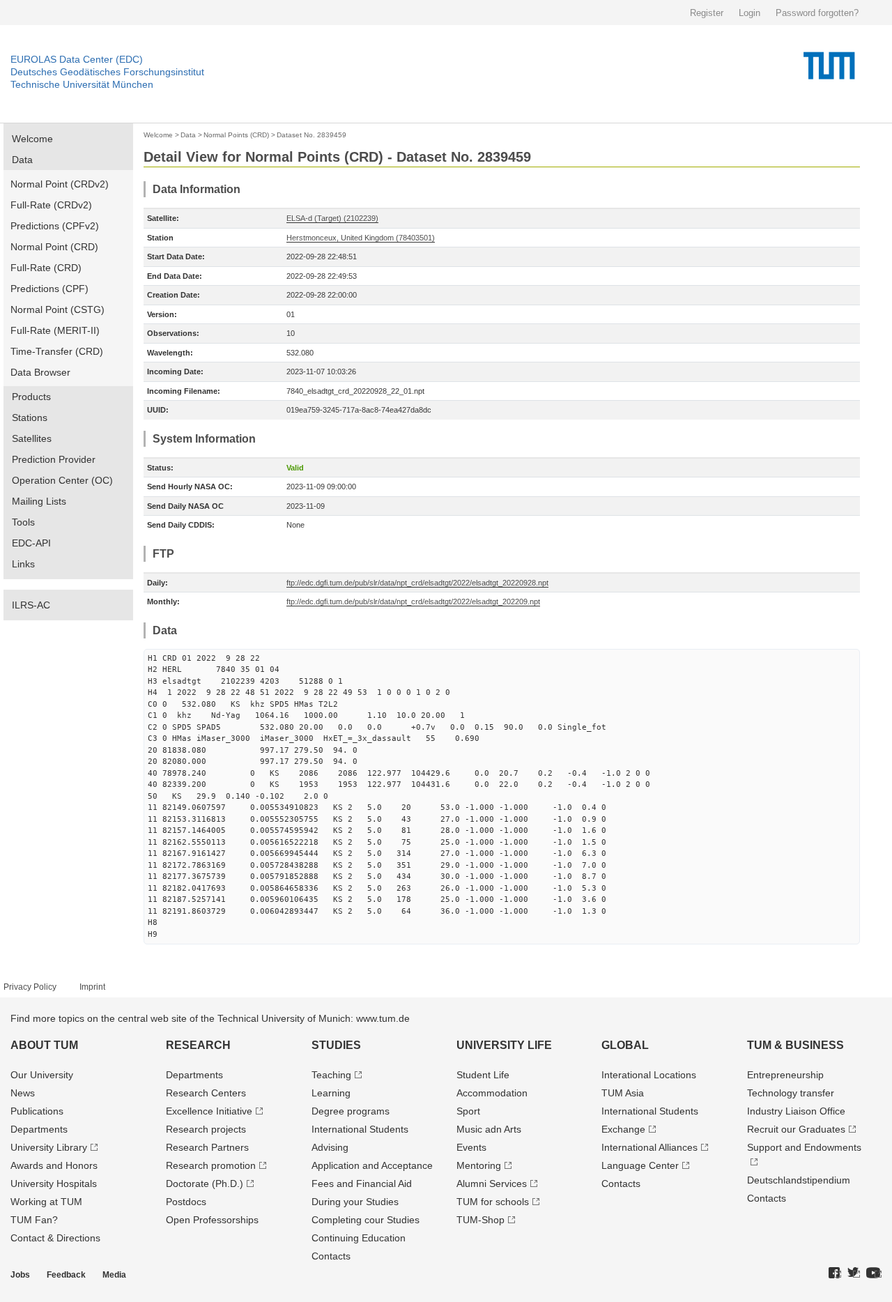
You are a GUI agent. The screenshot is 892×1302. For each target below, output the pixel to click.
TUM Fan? (34, 1219)
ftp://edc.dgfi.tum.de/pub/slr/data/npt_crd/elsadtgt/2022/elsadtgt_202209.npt (413, 601)
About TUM (44, 1045)
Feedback (66, 1275)
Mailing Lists (39, 501)
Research (198, 1045)
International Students (360, 1129)
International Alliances (649, 1147)
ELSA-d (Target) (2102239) (332, 218)
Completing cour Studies (366, 1219)
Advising (330, 1147)
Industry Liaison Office (796, 1111)
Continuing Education (359, 1237)
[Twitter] (853, 1273)
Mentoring (478, 1165)
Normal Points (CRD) (236, 135)
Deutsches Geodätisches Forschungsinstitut (107, 71)
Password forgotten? (817, 13)
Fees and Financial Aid (362, 1183)
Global (625, 1045)
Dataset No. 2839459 (311, 135)
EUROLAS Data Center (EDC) (76, 59)
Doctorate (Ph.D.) (204, 1183)
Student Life (482, 1074)
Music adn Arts (488, 1129)
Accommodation (492, 1092)
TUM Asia (622, 1092)
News (22, 1092)
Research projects (206, 1129)
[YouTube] (874, 1273)
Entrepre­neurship (785, 1074)
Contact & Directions (55, 1237)
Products (31, 396)
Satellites (32, 438)
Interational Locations (648, 1074)
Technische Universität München (81, 84)
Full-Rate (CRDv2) (51, 204)
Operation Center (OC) (62, 480)
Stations (29, 417)
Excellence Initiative (209, 1111)
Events (471, 1147)
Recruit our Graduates (796, 1129)
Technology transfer (790, 1092)
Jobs (20, 1275)
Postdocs (186, 1201)
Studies (336, 1045)
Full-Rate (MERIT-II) (55, 330)
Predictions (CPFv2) (54, 225)
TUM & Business (795, 1045)
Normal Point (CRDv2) (59, 184)
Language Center (640, 1165)
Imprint (92, 987)
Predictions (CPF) (49, 288)
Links (23, 563)
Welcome (32, 138)
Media (114, 1275)
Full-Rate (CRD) (46, 267)
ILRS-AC (31, 605)
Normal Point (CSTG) (57, 309)
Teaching (331, 1074)
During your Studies (355, 1201)
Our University (41, 1074)
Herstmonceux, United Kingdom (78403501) (360, 237)
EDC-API (31, 543)
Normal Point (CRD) (54, 246)
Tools (23, 522)
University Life (504, 1045)
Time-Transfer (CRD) (56, 351)
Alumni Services (491, 1183)
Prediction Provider (53, 459)
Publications (36, 1111)
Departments (39, 1129)
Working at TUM (46, 1201)
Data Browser (40, 372)
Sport (468, 1111)
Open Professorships (212, 1219)
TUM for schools (492, 1201)
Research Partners (207, 1147)
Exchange (623, 1129)
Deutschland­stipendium (798, 1180)
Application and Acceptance (372, 1165)
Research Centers (206, 1092)
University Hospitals (53, 1183)
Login (749, 13)
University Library (48, 1147)
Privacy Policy (29, 987)
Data (22, 159)
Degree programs (351, 1111)
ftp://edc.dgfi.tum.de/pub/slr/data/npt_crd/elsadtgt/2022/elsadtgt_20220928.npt (417, 583)
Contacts (331, 1256)
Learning (331, 1092)
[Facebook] (835, 1273)
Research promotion (211, 1165)
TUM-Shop (480, 1219)
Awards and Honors (54, 1165)
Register (706, 13)
